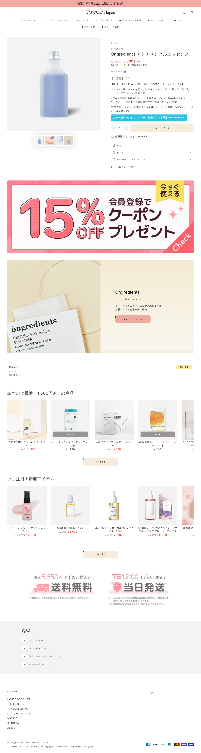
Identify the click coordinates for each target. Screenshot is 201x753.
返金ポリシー (16, 746)
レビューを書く (184, 367)
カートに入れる (162, 128)
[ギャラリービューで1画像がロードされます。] (39, 140)
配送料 (113, 65)
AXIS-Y (11, 727)
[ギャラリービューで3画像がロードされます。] (58, 140)
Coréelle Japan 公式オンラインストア (31, 743)
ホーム (113, 43)
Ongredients (117, 49)
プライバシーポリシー (34, 746)
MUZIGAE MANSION (19, 713)
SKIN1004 (13, 723)
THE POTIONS (15, 703)
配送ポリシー (62, 746)
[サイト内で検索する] (9, 12)
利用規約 (49, 746)
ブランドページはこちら (132, 319)
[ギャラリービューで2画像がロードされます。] (49, 140)
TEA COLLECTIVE (17, 708)
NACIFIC (12, 718)
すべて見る (100, 462)
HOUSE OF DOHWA (18, 699)
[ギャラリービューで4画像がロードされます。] (68, 140)
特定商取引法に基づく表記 (82, 746)
